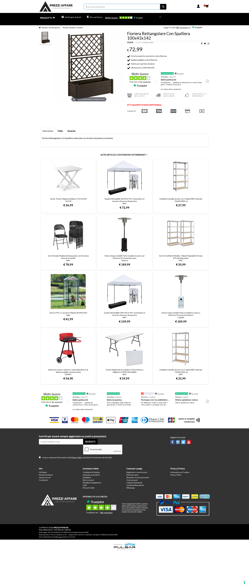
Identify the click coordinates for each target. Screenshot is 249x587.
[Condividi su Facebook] (201, 43)
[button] (198, 7)
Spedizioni (87, 477)
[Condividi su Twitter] (205, 43)
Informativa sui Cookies (179, 472)
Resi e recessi (88, 480)
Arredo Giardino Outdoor (73, 27)
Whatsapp (130, 488)
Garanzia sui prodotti (91, 475)
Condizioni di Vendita (91, 472)
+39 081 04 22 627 (48, 537)
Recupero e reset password (137, 477)
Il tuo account (132, 480)
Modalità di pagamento (92, 482)
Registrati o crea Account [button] (136, 472)
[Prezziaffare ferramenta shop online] (56, 6)
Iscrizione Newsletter (135, 485)
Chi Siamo (43, 472)
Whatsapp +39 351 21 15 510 (65, 537)
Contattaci (43, 480)
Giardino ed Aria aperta (50, 27)
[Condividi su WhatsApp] (208, 43)
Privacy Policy (76, 457)
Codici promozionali (134, 482)
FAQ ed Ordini (88, 488)
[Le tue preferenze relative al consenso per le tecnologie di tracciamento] (244, 582)
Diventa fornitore (46, 475)
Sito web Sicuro (95, 17)
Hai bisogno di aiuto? (72, 17)
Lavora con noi (44, 477)
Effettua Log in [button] (132, 475)
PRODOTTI (46, 17)
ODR (85, 485)
